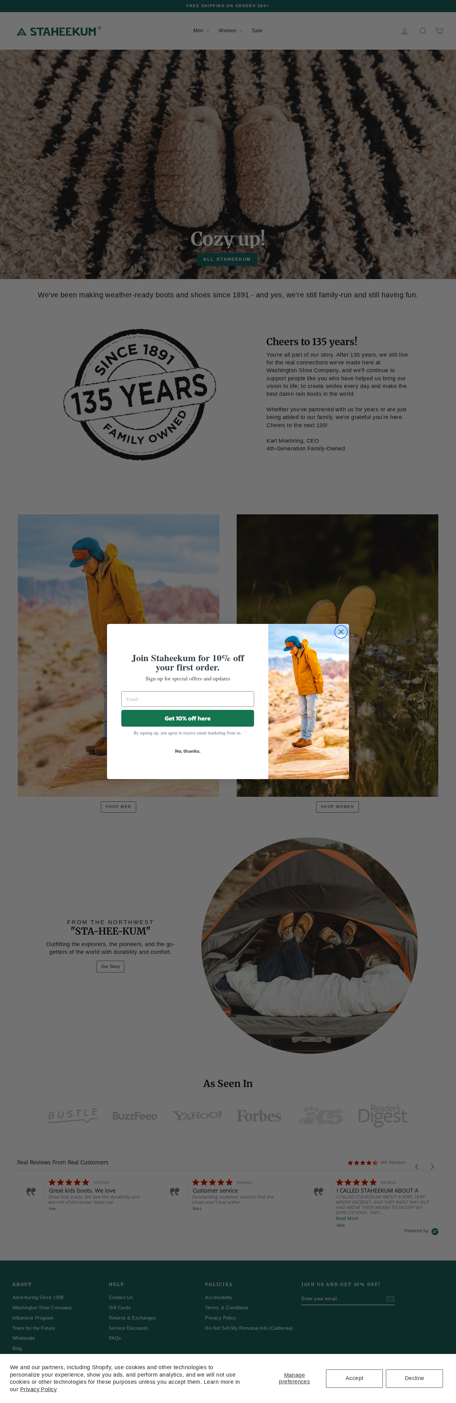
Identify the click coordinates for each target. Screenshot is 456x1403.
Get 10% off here (188, 718)
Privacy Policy (38, 1389)
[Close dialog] (341, 631)
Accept (355, 1378)
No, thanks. (187, 751)
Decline (414, 1378)
